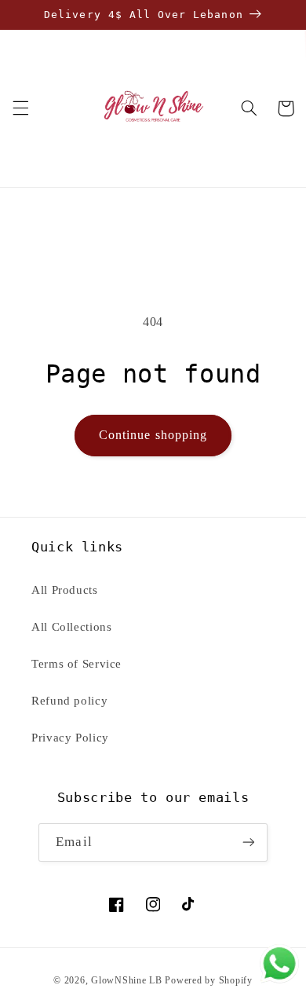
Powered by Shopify (208, 980)
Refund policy (69, 700)
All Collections (71, 627)
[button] (20, 108)
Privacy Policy (70, 737)
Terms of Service (76, 663)
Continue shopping (153, 434)
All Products (64, 590)
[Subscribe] (248, 842)
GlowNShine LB (126, 980)
